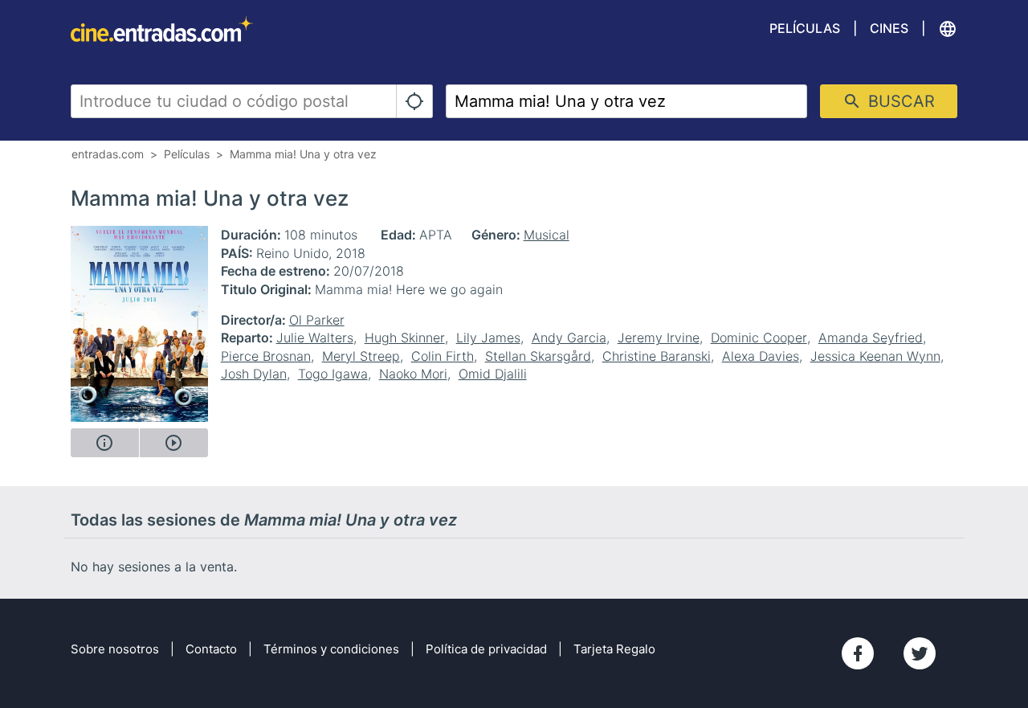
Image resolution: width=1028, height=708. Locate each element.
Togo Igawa (333, 374)
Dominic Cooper (759, 337)
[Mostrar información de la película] (105, 442)
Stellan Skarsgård (538, 356)
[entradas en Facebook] (858, 653)
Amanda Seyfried (870, 337)
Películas (804, 28)
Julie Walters (314, 337)
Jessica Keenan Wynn (875, 356)
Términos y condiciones (331, 649)
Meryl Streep (361, 356)
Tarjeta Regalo (614, 649)
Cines (889, 28)
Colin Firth (442, 356)
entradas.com (107, 154)
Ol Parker (317, 320)
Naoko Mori (413, 374)
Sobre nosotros (115, 649)
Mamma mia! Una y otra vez (303, 154)
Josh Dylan (254, 374)
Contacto (211, 649)
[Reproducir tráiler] (174, 442)
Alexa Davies (760, 356)
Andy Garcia (569, 337)
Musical (546, 235)
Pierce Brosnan (266, 356)
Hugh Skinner (405, 337)
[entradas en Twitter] (920, 653)
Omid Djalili (493, 374)
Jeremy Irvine (659, 337)
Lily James (488, 337)
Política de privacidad (486, 649)
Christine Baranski (656, 356)
